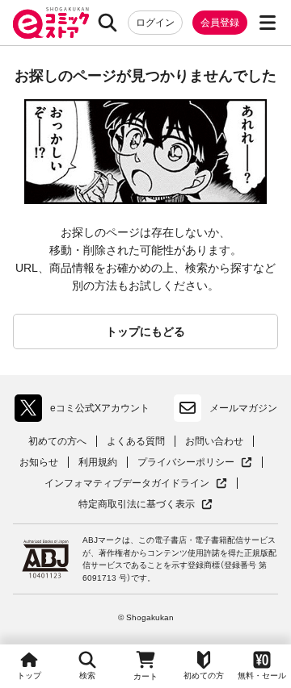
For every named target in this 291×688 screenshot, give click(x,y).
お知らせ (38, 462)
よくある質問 (136, 441)
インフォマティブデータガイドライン (126, 483)
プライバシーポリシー (194, 463)
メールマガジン (243, 408)
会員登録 (219, 22)
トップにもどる (145, 331)
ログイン (155, 22)
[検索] (107, 22)
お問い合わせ (214, 441)
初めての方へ (57, 441)
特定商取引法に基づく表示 (145, 504)
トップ (29, 675)
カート (145, 676)
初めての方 (203, 675)
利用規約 (97, 462)
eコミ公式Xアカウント (86, 411)
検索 (87, 675)
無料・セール (262, 675)
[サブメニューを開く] (267, 22)
